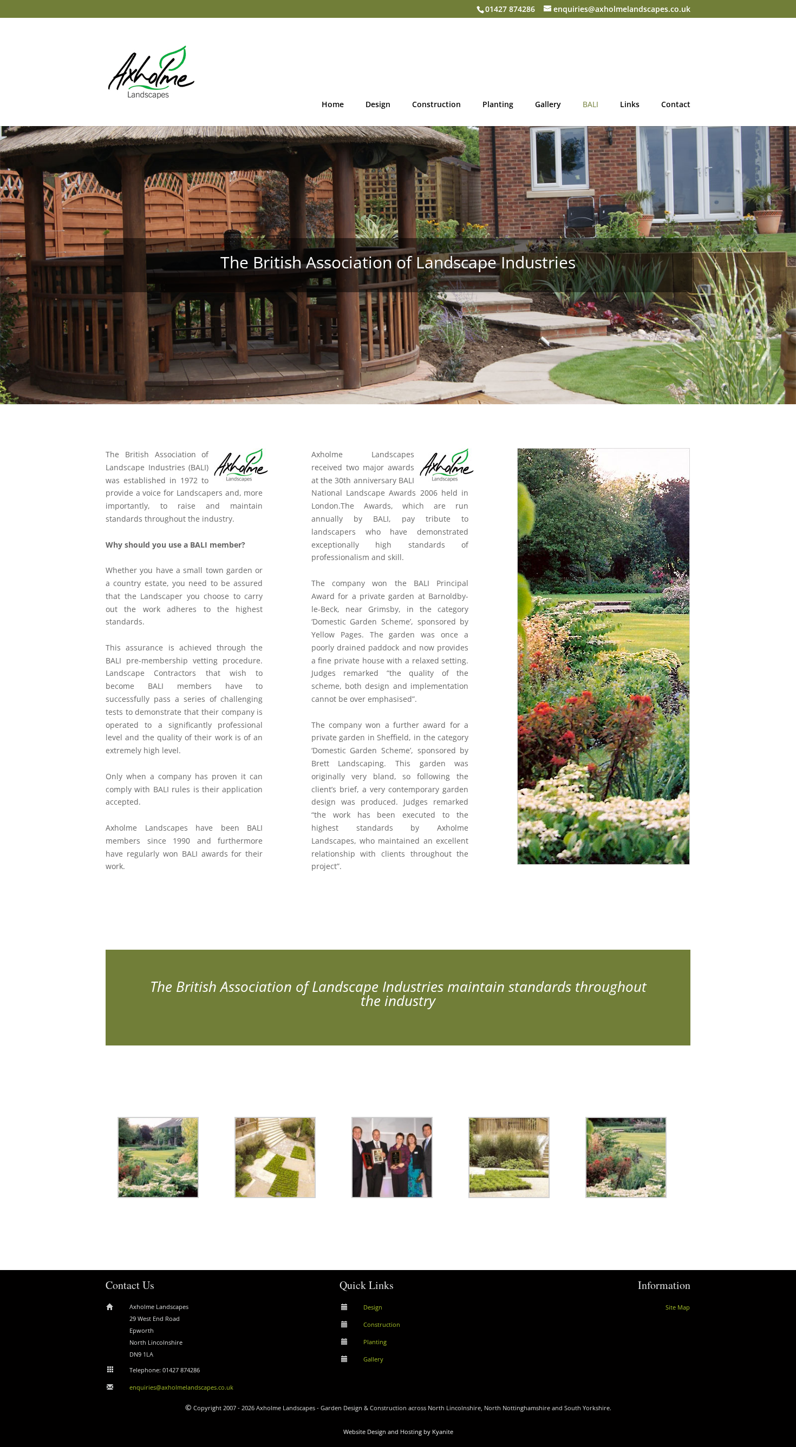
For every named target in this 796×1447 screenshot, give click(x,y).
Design (378, 105)
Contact (675, 105)
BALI (590, 105)
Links (630, 105)
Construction (436, 105)
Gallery (548, 105)
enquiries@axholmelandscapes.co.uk (181, 1387)
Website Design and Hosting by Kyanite (398, 1432)
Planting (497, 105)
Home (333, 105)
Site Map (677, 1307)
